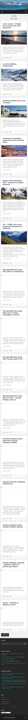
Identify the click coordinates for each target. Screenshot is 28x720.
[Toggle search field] (26, 12)
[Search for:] (14, 643)
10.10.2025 (6, 263)
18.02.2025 (6, 389)
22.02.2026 (6, 132)
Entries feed (4, 699)
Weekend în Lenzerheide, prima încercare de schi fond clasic (13, 140)
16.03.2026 (6, 57)
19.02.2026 (6, 174)
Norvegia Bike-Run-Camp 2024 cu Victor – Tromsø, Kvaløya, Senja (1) (12, 398)
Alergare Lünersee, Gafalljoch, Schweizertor (14, 483)
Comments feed (5, 701)
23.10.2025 (6, 218)
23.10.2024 (6, 556)
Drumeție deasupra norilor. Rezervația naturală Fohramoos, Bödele (13, 441)
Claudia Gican (5, 676)
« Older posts (5, 634)
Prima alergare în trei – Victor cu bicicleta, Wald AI (13, 657)
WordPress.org (5, 703)
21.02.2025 (6, 350)
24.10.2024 (6, 518)
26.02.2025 (6, 304)
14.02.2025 (6, 432)
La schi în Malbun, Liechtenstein (10, 65)
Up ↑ (26, 717)
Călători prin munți (14, 4)
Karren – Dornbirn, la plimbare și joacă (11, 604)
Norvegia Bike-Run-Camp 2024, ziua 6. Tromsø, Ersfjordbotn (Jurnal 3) (12, 313)
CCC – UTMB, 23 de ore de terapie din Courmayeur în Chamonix (12, 226)
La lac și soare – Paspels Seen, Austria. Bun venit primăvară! (12, 26)
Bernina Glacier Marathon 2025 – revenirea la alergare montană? (13, 182)
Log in (3, 697)
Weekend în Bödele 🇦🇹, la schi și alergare (14, 102)
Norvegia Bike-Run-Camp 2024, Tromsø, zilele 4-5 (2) (13, 358)
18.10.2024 (6, 629)
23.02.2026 (6, 94)
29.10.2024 (6, 475)
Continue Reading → (7, 169)
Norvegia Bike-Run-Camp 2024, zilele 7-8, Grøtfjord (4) (13, 271)
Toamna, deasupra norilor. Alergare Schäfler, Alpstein (13, 526)
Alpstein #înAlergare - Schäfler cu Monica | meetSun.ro (14, 680)
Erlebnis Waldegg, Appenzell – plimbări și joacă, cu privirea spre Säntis (13, 565)
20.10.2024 (6, 596)
